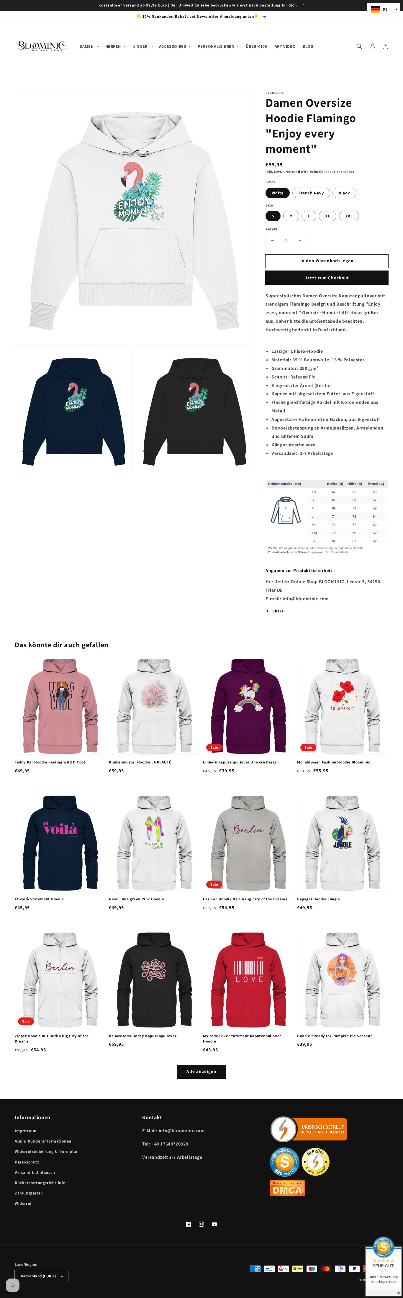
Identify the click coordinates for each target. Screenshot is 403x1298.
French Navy (311, 193)
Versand (293, 171)
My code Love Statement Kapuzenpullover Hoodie (242, 1038)
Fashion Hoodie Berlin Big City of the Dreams (245, 899)
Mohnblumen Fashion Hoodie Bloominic (333, 762)
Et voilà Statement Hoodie (39, 899)
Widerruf (23, 1203)
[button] (359, 46)
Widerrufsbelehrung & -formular (46, 1151)
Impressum (25, 1130)
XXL (349, 216)
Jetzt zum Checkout (327, 278)
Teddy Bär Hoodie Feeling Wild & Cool (50, 762)
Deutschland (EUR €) (37, 1276)
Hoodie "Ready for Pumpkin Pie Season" (334, 1035)
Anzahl (271, 229)
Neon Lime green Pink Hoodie (136, 899)
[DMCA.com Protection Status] (287, 1194)
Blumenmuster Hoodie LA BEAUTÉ (140, 762)
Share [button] (278, 611)
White (278, 193)
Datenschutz (27, 1162)
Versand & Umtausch (35, 1172)
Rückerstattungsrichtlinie (40, 1182)
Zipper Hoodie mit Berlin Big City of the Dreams (52, 1038)
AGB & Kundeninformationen (43, 1141)
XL (327, 216)
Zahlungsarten (29, 1193)
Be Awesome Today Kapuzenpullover (142, 1035)
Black (344, 193)
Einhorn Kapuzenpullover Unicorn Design (241, 762)
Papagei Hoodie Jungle (318, 899)
